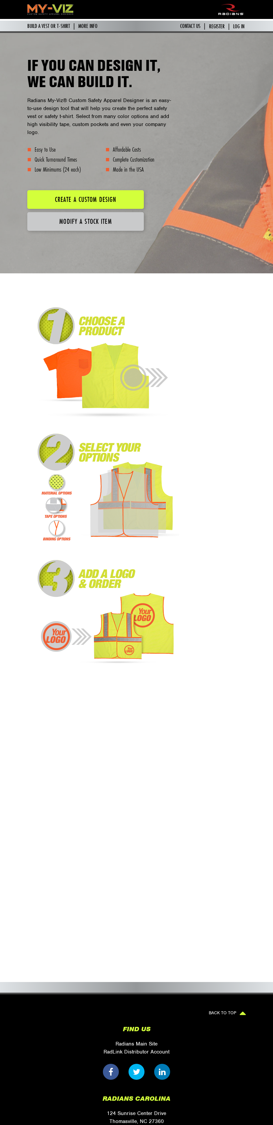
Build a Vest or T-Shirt (48, 26)
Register (217, 26)
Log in (238, 26)
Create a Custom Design (86, 199)
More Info (88, 26)
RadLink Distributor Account (136, 1052)
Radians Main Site (136, 1044)
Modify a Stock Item (85, 221)
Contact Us (190, 26)
